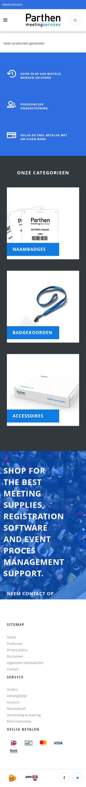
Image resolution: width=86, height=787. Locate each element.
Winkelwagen (12, 5)
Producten (15, 643)
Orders (12, 689)
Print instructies (19, 721)
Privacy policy (17, 650)
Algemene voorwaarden (25, 663)
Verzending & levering (24, 715)
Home (11, 637)
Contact (13, 669)
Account (13, 702)
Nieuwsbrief (16, 708)
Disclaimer (15, 656)
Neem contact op (30, 593)
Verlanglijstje (17, 696)
